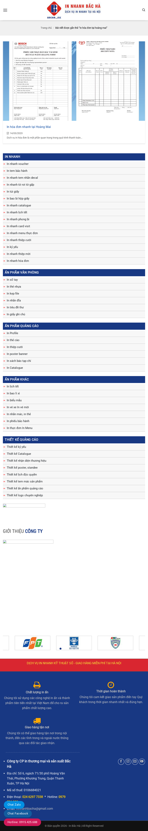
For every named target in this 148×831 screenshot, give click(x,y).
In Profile (12, 333)
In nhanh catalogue (19, 205)
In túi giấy (13, 191)
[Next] (137, 644)
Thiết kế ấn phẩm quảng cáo (25, 488)
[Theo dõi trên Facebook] (121, 761)
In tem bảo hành (17, 171)
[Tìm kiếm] (143, 10)
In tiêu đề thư (15, 307)
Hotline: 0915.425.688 (22, 822)
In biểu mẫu (14, 400)
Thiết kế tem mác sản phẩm (25, 481)
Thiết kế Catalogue (19, 454)
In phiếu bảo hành (18, 421)
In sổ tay (12, 279)
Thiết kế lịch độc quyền (22, 474)
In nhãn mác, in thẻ (19, 414)
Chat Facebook (18, 813)
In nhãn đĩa (14, 300)
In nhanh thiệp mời (18, 254)
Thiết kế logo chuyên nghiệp (25, 495)
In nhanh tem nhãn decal (22, 177)
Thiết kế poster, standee (22, 467)
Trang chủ (46, 27)
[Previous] (10, 644)
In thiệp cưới (15, 347)
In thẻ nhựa (14, 286)
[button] (5, 10)
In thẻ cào (13, 340)
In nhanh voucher (18, 164)
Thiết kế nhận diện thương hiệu (26, 460)
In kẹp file (13, 293)
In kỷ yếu (12, 247)
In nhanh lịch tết (17, 212)
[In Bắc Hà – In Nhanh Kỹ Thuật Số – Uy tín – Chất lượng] (74, 10)
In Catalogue (15, 368)
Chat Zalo (14, 804)
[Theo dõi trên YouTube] (142, 761)
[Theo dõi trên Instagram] (128, 761)
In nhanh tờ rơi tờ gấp (20, 184)
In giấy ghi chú (16, 314)
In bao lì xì (13, 393)
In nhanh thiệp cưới (19, 240)
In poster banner (17, 354)
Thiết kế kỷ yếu (16, 447)
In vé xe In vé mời (18, 407)
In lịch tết (13, 386)
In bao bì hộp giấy (18, 198)
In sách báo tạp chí (19, 361)
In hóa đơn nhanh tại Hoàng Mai (29, 127)
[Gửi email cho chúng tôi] (135, 761)
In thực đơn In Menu (19, 428)
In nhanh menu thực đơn (22, 233)
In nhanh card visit (18, 226)
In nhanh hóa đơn (18, 261)
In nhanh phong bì (18, 219)
